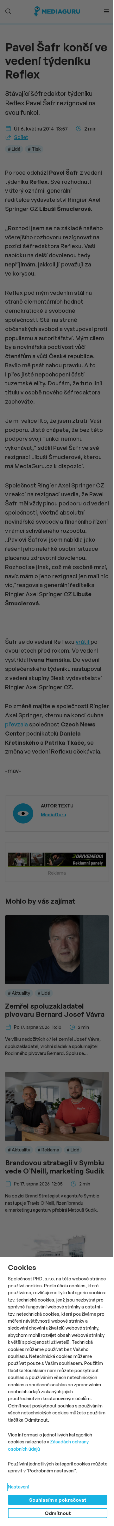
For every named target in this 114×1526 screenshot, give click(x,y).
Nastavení (18, 1486)
